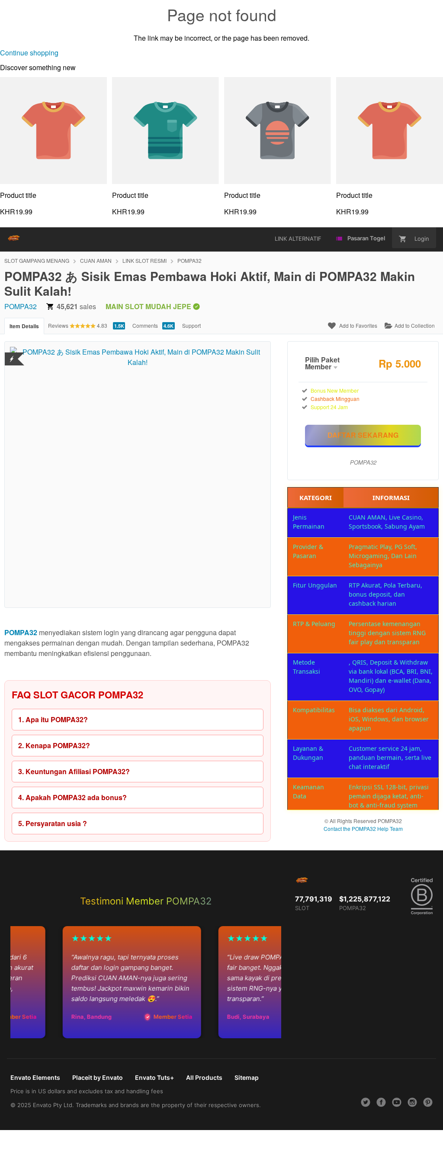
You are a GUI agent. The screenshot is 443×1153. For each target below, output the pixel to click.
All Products (204, 1077)
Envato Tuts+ (154, 1077)
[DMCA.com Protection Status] (12, 353)
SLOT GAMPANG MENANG (36, 260)
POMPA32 (189, 260)
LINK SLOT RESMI (144, 260)
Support (191, 325)
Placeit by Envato (97, 1077)
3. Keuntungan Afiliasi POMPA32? (74, 771)
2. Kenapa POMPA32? (54, 745)
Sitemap (246, 1077)
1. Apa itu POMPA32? (53, 719)
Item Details (24, 326)
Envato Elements (35, 1077)
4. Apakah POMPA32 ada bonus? (72, 797)
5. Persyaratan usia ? (52, 823)
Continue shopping (29, 53)
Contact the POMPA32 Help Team (363, 828)
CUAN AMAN (96, 260)
